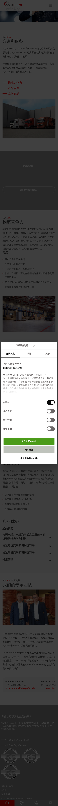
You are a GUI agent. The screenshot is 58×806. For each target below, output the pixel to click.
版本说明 (7, 368)
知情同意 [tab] (10, 353)
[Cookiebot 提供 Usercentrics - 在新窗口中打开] (19, 346)
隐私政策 (17, 368)
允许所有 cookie (29, 441)
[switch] (51, 411)
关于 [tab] (47, 353)
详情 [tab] (29, 353)
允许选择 (29, 449)
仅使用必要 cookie (29, 458)
